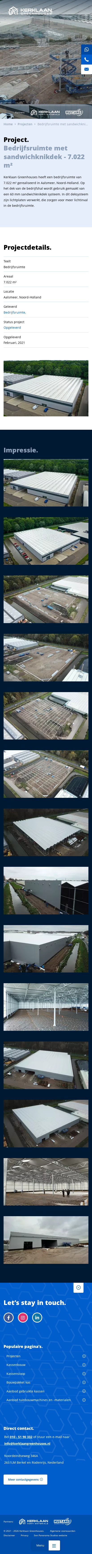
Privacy (24, 1535)
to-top (78, 1288)
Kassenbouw (15, 1365)
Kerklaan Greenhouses (30, 10)
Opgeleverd (12, 327)
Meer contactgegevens (23, 1479)
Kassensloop (15, 1374)
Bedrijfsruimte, (15, 312)
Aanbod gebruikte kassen (25, 1391)
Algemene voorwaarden (62, 1530)
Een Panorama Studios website (50, 1535)
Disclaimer (9, 1535)
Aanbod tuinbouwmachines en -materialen (38, 1400)
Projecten (13, 1356)
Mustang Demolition (74, 112)
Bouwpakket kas (18, 1382)
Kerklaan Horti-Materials (45, 112)
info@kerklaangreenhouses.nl (27, 1443)
